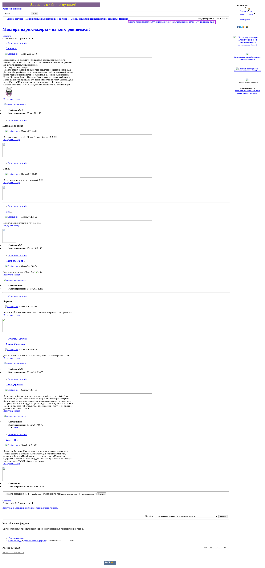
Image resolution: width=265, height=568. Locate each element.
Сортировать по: (52, 494)
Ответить (6, 36)
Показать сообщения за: (16, 494)
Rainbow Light (14, 260)
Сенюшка (11, 48)
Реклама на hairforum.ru (13, 552)
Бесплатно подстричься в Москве (247, 71)
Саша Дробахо (14, 384)
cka (8, 211)
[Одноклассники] (244, 27)
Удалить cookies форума (34, 540)
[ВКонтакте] (238, 27)
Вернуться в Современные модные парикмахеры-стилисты (30, 508)
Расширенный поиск (12, 9)
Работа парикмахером (139, 22)
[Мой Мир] (247, 27)
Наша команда (15, 540)
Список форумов (16, 538)
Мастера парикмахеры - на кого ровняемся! (46, 29)
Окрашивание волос (184, 22)
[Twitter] (241, 27)
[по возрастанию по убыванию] (93, 494)
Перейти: (149, 516)
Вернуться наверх (11, 99)
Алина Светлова (16, 344)
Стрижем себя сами (205, 22)
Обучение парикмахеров (162, 22)
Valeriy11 (11, 439)
